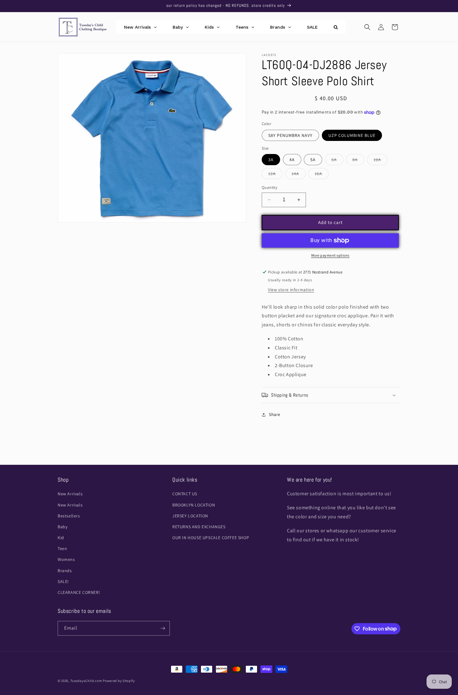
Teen (62, 548)
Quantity (269, 187)
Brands (65, 570)
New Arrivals (70, 494)
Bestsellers (69, 516)
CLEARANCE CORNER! (79, 592)
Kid (61, 537)
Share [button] (274, 414)
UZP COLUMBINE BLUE (351, 135)
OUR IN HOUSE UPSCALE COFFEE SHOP (210, 537)
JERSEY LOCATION (190, 516)
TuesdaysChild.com (86, 681)
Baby (62, 526)
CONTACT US (184, 494)
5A (313, 159)
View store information (291, 289)
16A (322, 174)
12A (275, 174)
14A (299, 174)
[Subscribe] (162, 628)
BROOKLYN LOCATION (193, 505)
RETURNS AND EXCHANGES (199, 526)
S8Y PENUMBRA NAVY (290, 135)
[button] (367, 27)
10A (381, 160)
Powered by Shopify (119, 681)
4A (292, 159)
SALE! (63, 581)
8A (358, 160)
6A (337, 160)
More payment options (330, 255)
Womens (66, 559)
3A (271, 159)
